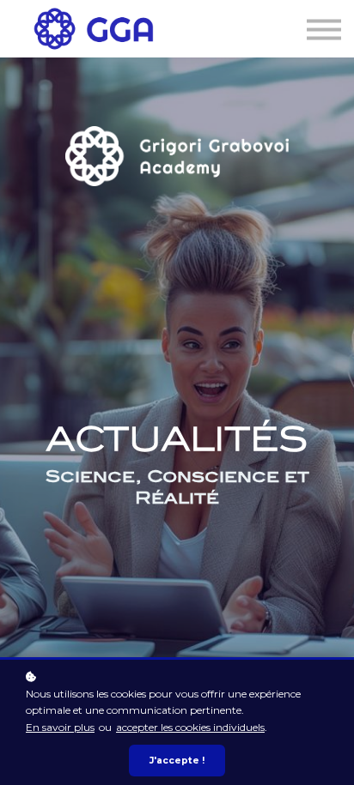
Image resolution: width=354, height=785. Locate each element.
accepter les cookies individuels (190, 727)
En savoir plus (60, 727)
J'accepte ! (177, 760)
